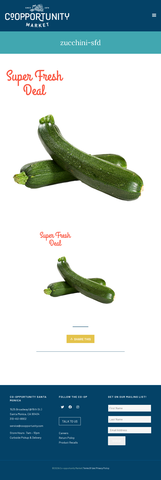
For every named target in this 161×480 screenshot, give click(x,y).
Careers (63, 433)
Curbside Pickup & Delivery (25, 437)
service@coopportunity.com (26, 425)
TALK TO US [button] (70, 421)
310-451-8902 (18, 418)
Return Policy (66, 437)
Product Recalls (68, 442)
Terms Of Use (89, 468)
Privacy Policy (102, 468)
